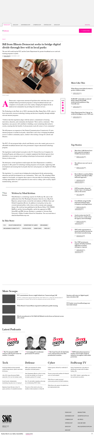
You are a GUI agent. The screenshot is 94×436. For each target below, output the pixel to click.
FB (78, 430)
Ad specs (80, 419)
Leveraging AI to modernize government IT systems (34, 352)
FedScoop (7, 24)
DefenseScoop (25, 24)
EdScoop (57, 24)
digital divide (27, 228)
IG (86, 430)
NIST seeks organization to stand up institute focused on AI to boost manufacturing (83, 231)
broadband (44, 225)
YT (89, 430)
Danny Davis (37, 228)
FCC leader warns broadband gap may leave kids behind (78, 304)
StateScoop (47, 24)
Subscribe (86, 30)
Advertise (87, 24)
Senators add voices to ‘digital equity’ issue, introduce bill (78, 296)
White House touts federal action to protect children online (82, 89)
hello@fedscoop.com (85, 426)
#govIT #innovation (15, 225)
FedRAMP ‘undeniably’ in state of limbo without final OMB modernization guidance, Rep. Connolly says (81, 101)
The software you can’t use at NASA (83, 164)
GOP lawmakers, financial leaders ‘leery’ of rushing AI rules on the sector (83, 190)
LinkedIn (84, 430)
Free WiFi (47, 228)
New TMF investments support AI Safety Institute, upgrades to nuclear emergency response (83, 244)
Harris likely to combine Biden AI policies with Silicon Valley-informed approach (84, 175)
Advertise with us (83, 416)
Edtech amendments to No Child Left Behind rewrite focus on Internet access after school (40, 317)
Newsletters (81, 412)
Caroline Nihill (77, 93)
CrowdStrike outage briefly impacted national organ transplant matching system (83, 202)
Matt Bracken (80, 194)
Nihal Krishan (7, 56)
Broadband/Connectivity (12, 228)
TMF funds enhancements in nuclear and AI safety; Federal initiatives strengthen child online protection (81, 354)
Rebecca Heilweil (81, 156)
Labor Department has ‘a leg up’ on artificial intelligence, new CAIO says (82, 113)
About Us (5, 426)
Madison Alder (80, 180)
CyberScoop (37, 24)
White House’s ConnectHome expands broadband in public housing (37, 306)
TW (81, 430)
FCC (5, 225)
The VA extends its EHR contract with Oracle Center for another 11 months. (11, 353)
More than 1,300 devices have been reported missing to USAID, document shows (83, 152)
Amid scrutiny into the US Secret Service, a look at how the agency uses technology (83, 216)
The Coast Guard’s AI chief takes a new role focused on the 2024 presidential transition (58, 353)
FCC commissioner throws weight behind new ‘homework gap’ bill (37, 295)
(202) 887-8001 (82, 423)
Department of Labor (30, 225)
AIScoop (15, 24)
